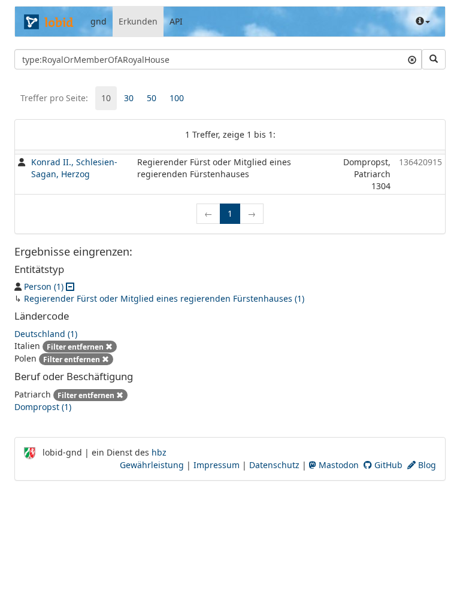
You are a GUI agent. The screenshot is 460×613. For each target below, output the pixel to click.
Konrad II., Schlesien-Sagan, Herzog (74, 168)
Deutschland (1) (45, 333)
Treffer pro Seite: (54, 98)
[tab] (106, 98)
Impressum (216, 465)
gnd (98, 21)
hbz (159, 452)
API (176, 21)
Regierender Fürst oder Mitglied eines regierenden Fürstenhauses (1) (164, 298)
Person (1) (43, 286)
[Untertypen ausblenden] (70, 286)
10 (106, 98)
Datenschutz (274, 465)
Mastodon (337, 465)
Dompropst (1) (42, 406)
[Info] (423, 22)
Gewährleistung (152, 465)
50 (151, 98)
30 (129, 98)
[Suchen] (434, 59)
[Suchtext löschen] (412, 59)
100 (177, 98)
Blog (426, 465)
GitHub (387, 465)
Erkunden (138, 21)
